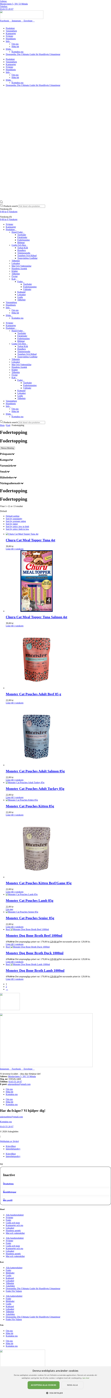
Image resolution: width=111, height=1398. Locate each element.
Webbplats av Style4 (9, 1141)
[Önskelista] (3, 1181)
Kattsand (21, 292)
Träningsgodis (23, 253)
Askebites (10, 1286)
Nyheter (9, 36)
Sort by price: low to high (17, 526)
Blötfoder (10, 1273)
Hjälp (8, 49)
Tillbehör (16, 261)
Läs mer (9, 909)
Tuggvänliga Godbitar (27, 258)
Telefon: (4, 6)
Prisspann (6, 453)
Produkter (10, 28)
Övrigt (14, 276)
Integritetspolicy (13, 1149)
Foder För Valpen (14, 1291)
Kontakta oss (17, 51)
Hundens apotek (13, 1230)
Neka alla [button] (72, 1385)
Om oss (15, 44)
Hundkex (21, 250)
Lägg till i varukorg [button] (14, 549)
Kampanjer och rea (14, 1225)
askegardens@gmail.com (19, 1084)
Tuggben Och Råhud (27, 255)
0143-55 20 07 (6, 9)
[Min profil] (4, 1197)
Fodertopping (23, 240)
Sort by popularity (14, 518)
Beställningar (9, 1192)
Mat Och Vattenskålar (21, 266)
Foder (20, 281)
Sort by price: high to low (17, 529)
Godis (20, 297)
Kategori (5, 459)
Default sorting (12, 516)
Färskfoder (22, 237)
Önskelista (8, 1184)
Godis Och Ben (19, 245)
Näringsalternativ (10, 483)
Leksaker (16, 263)
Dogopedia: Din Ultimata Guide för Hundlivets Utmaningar (33, 54)
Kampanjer (11, 33)
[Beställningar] (4, 1189)
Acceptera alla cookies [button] (43, 1385)
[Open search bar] (1, 202)
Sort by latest (12, 524)
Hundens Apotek (19, 268)
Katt (13, 279)
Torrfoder (21, 234)
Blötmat (21, 242)
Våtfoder (27, 289)
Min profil (7, 1200)
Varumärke (7, 465)
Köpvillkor (11, 1146)
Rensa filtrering (7, 448)
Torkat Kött (22, 247)
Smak (3, 471)
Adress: (3, 1)
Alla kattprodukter (14, 1267)
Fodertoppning (30, 287)
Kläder (15, 271)
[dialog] (55, 1382)
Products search (10, 206)
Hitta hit (15, 46)
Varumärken (11, 31)
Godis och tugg (13, 1222)
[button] (55, 1393)
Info (8, 41)
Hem (2, 425)
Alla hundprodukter (15, 1215)
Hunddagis (11, 38)
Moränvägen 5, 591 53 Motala (14, 4)
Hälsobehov (7, 477)
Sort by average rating (16, 521)
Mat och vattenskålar (15, 1233)
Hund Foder (17, 232)
